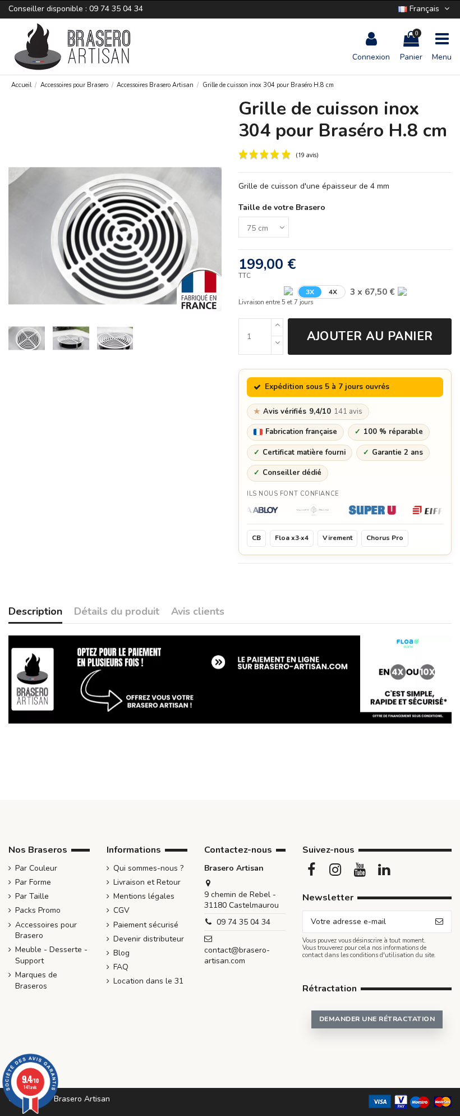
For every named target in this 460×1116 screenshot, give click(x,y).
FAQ (120, 967)
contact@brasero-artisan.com (237, 956)
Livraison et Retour (147, 882)
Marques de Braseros (36, 980)
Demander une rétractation (377, 1018)
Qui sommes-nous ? (148, 868)
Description (35, 612)
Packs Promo (38, 910)
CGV (121, 910)
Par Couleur (36, 868)
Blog (121, 953)
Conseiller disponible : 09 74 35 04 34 (75, 8)
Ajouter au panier (370, 336)
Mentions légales (143, 896)
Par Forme (33, 882)
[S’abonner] (439, 921)
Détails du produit (116, 612)
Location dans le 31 (148, 981)
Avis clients (197, 612)
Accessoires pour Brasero (46, 930)
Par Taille (32, 896)
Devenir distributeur (148, 939)
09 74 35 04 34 (243, 922)
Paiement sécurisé (145, 925)
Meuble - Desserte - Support (51, 955)
